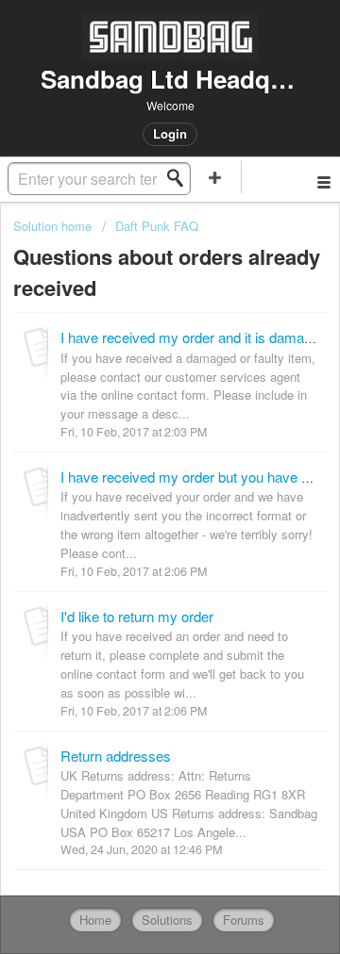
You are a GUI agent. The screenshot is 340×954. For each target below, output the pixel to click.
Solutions (167, 920)
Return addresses (115, 755)
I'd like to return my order (136, 616)
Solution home (54, 226)
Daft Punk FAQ (156, 226)
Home (95, 920)
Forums (243, 920)
